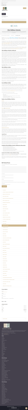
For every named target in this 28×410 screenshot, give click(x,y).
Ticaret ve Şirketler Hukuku (4, 361)
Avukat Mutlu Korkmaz (4, 340)
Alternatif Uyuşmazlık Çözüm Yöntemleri (6, 370)
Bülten (2, 350)
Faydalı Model (7, 108)
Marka (3, 100)
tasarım (5, 43)
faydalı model (7, 43)
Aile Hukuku (3, 362)
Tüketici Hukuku (5, 275)
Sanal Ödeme (3, 345)
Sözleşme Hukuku (3, 394)
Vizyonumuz (3, 356)
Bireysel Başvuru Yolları (6, 200)
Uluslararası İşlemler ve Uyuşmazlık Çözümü (8, 279)
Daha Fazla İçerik (5, 318)
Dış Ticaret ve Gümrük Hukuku (6, 219)
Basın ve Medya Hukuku (5, 196)
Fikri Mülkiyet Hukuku (5, 225)
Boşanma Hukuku (5, 206)
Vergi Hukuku (3, 369)
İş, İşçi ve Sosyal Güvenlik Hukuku (5, 360)
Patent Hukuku (4, 252)
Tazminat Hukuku (3, 396)
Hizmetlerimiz (3, 338)
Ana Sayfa (3, 337)
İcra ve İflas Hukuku (5, 231)
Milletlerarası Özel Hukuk (6, 248)
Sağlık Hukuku (4, 256)
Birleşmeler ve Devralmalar (6, 202)
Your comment (3, 165)
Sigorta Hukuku (3, 384)
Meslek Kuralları (3, 348)
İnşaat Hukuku (3, 403)
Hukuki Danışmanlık (5, 229)
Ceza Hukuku (3, 363)
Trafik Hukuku (4, 273)
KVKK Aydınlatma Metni (4, 347)
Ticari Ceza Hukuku (5, 271)
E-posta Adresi (3, 176)
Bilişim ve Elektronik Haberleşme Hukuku (8, 198)
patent (2, 43)
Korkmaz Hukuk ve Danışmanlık (10, 406)
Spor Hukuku (3, 385)
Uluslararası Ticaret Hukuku (6, 281)
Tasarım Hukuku (3, 395)
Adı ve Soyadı (3, 173)
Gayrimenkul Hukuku (5, 227)
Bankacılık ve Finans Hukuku (6, 194)
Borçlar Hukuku (5, 204)
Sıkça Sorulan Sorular (4, 349)
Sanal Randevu (3, 346)
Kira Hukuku (3, 383)
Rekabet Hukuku (5, 254)
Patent (3, 108)
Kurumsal (3, 339)
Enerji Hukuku (4, 221)
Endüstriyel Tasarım (5, 127)
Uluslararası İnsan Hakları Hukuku (7, 277)
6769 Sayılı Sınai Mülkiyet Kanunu (11, 90)
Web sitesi (3, 179)
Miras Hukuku (4, 250)
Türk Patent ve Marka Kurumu (14, 48)
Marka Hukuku (4, 246)
